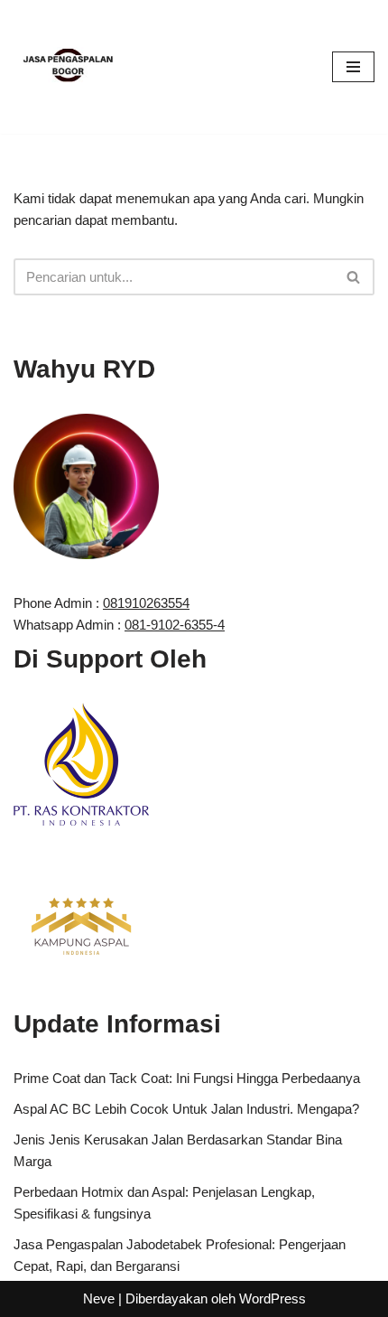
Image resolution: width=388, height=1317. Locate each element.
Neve (99, 1298)
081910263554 (146, 603)
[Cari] (354, 276)
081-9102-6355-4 (175, 624)
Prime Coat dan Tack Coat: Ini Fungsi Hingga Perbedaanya (187, 1078)
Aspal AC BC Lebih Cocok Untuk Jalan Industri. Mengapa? (186, 1108)
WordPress (272, 1298)
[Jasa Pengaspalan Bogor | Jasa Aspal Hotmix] (68, 67)
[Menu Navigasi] (353, 66)
